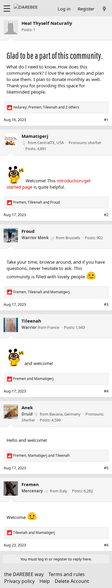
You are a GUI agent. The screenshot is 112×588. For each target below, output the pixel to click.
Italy (63, 491)
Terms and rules (66, 574)
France (53, 327)
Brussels (72, 237)
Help (44, 581)
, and (36, 202)
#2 (106, 214)
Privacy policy (19, 581)
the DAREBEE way (24, 574)
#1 (106, 119)
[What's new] (104, 8)
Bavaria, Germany (65, 414)
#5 (106, 468)
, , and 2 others (46, 107)
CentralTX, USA (50, 142)
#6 (106, 545)
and (33, 378)
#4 (106, 391)
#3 (106, 304)
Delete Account (72, 581)
